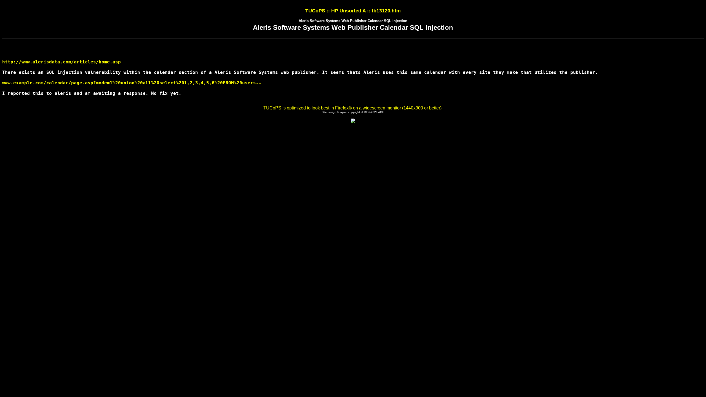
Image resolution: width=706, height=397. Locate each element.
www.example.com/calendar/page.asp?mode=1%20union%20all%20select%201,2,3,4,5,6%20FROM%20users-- (131, 82)
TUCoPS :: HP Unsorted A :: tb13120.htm (353, 11)
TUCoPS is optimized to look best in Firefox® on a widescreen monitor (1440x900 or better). (353, 108)
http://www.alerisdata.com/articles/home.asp (61, 62)
